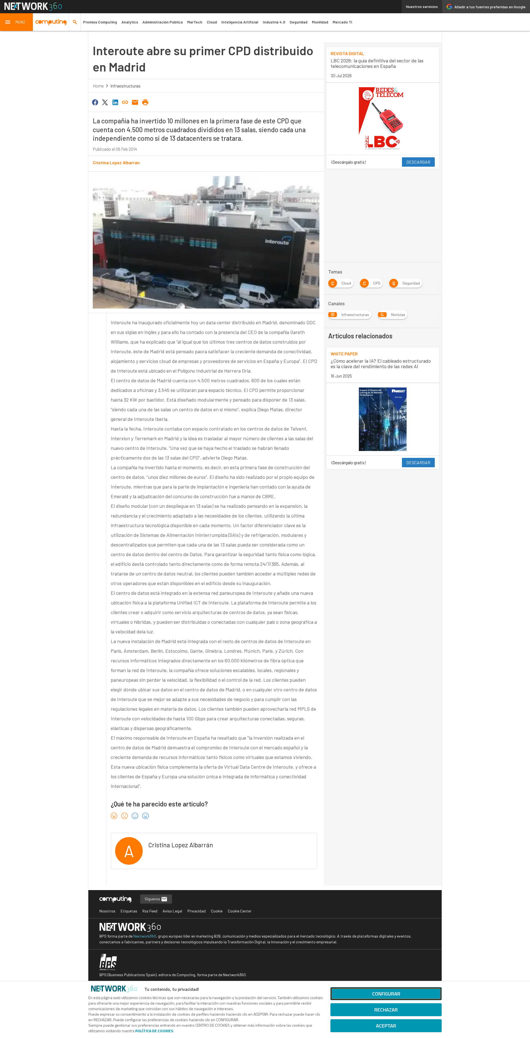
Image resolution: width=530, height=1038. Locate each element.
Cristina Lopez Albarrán (116, 162)
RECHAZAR (386, 1009)
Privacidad (196, 911)
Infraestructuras (125, 85)
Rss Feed (149, 911)
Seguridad (299, 22)
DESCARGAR (418, 161)
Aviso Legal (172, 911)
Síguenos (153, 898)
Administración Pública (162, 22)
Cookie (216, 911)
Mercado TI (342, 22)
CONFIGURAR (386, 993)
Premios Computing (100, 22)
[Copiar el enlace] (125, 101)
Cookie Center (239, 911)
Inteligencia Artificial (239, 22)
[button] (16, 22)
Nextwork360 (144, 936)
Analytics (129, 22)
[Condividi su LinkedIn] (115, 101)
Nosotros (107, 911)
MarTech (194, 22)
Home (98, 85)
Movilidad (320, 22)
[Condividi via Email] (135, 101)
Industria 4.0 (274, 22)
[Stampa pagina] (145, 101)
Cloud (212, 22)
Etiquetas (129, 911)
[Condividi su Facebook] (95, 101)
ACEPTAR (386, 1025)
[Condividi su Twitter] (104, 101)
